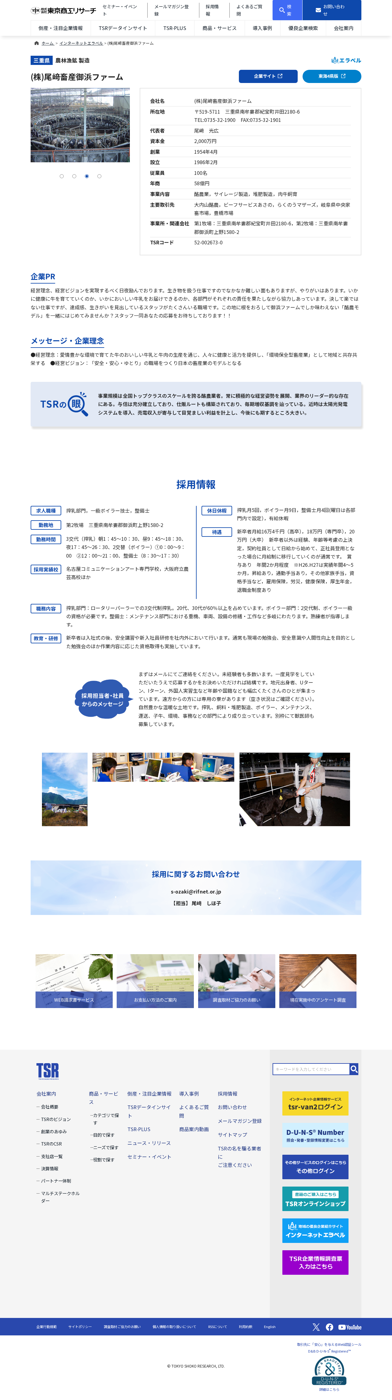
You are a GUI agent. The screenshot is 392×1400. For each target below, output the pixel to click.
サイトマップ (232, 1134)
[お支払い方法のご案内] (155, 980)
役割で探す (104, 1159)
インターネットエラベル (81, 43)
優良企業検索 (303, 28)
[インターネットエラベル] (315, 1229)
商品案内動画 (194, 1129)
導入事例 (262, 28)
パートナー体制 (56, 1180)
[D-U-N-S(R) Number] (315, 1134)
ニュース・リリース (149, 1142)
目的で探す (104, 1134)
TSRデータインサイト (123, 28)
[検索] (354, 1069)
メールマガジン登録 (240, 1120)
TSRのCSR (51, 1143)
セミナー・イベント (149, 1156)
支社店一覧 (51, 1156)
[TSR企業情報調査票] (315, 1261)
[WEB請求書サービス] (74, 980)
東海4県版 (328, 76)
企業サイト (265, 76)
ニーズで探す (106, 1147)
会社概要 (49, 1106)
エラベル (350, 60)
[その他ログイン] (315, 1166)
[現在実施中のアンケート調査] (317, 980)
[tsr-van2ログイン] (315, 1102)
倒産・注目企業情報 (61, 28)
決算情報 (49, 1168)
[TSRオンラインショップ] (315, 1198)
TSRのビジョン (56, 1119)
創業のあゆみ (54, 1131)
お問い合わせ (232, 1107)
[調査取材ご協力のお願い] (236, 980)
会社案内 (343, 28)
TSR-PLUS (174, 28)
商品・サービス (219, 28)
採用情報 (227, 1093)
